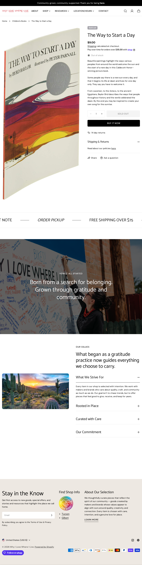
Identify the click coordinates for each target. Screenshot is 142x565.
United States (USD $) (16, 540)
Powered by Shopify (44, 547)
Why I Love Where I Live (22, 547)
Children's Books (19, 21)
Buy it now (113, 123)
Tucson (65, 514)
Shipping (92, 46)
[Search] (125, 11)
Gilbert (65, 518)
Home (4, 21)
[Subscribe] (51, 515)
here (113, 148)
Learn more (91, 519)
